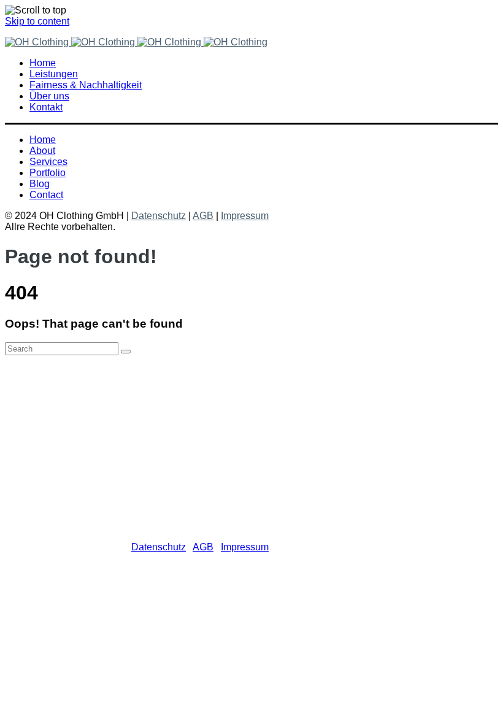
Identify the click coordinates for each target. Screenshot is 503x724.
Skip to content (37, 21)
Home (67, 396)
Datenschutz (158, 215)
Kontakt (70, 441)
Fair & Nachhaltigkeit (99, 419)
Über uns (74, 430)
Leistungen (78, 407)
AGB (203, 215)
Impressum (245, 215)
